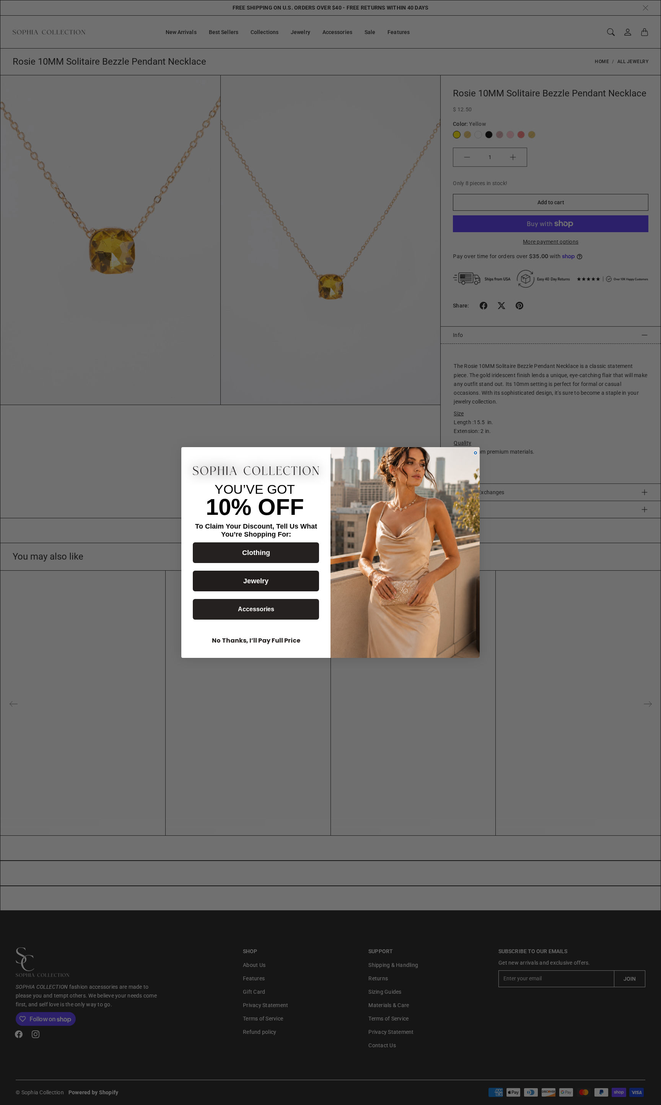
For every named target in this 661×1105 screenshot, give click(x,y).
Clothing (256, 553)
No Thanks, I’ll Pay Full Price (256, 640)
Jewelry (256, 581)
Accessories (256, 609)
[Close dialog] (475, 453)
